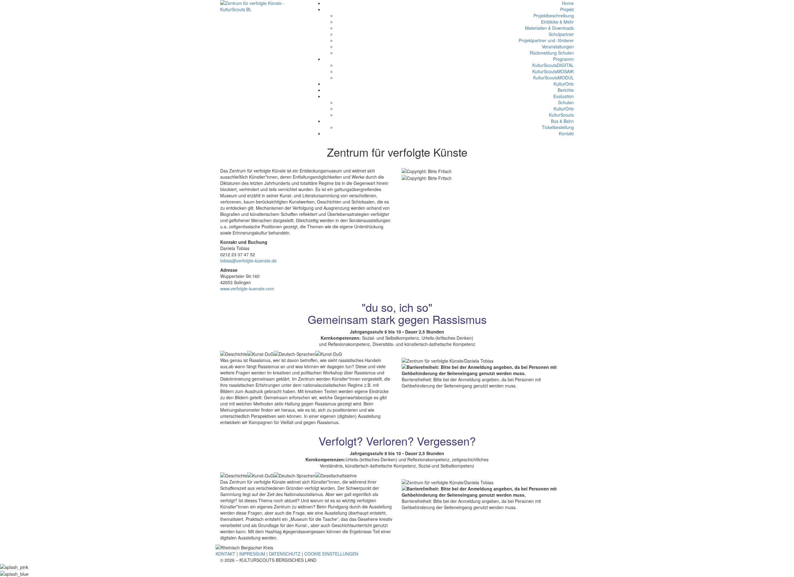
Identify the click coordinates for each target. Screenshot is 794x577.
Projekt (567, 9)
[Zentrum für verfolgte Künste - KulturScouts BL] (261, 5)
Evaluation (563, 96)
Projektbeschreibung (553, 15)
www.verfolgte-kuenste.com (247, 288)
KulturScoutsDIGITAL (553, 65)
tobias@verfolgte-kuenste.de (248, 260)
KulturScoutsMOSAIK (553, 71)
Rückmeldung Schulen (552, 53)
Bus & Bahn (562, 121)
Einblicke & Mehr (557, 22)
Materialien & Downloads (549, 28)
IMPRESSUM (252, 554)
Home (568, 3)
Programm (563, 59)
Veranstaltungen (558, 46)
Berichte (566, 90)
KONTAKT (225, 554)
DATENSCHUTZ (285, 554)
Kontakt (566, 133)
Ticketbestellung (558, 127)
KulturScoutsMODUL (553, 77)
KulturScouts (561, 115)
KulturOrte (564, 84)
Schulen (566, 102)
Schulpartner (561, 34)
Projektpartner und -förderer (546, 40)
